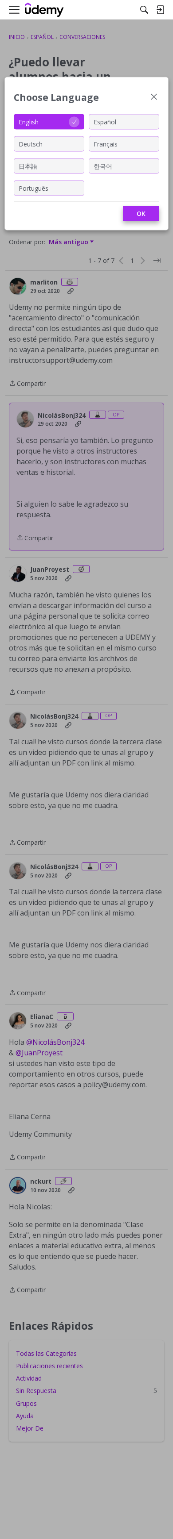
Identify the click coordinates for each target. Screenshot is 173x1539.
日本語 (28, 166)
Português (33, 188)
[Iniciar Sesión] (160, 9)
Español (105, 121)
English (29, 121)
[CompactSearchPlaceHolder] (144, 9)
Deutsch (31, 143)
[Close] (154, 98)
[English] (44, 10)
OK (141, 213)
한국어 (103, 166)
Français (106, 143)
